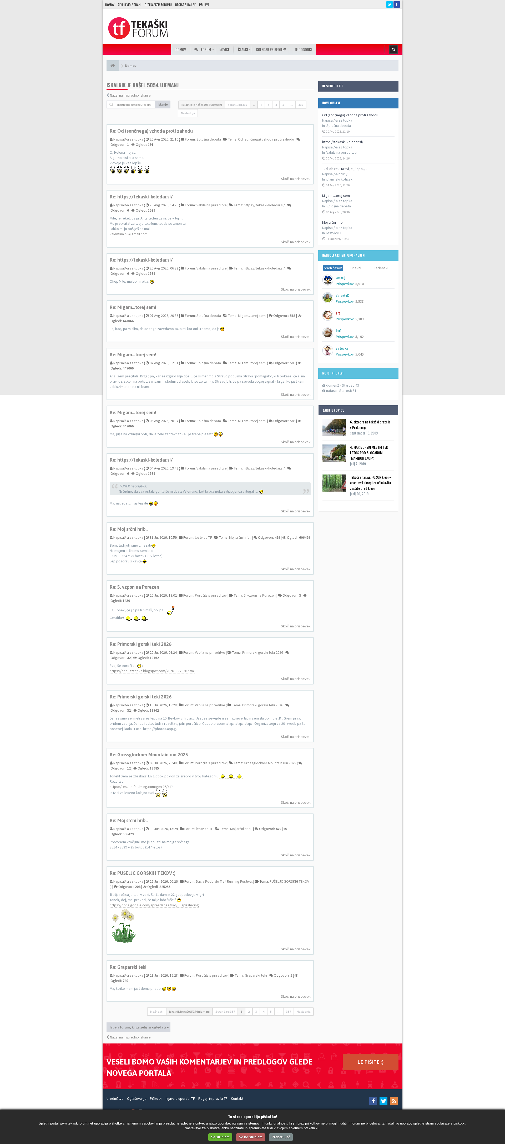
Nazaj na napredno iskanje (130, 95)
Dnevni (356, 268)
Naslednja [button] (188, 113)
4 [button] (276, 105)
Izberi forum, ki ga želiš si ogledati (138, 1027)
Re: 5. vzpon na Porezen (134, 587)
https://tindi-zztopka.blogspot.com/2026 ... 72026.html (152, 670)
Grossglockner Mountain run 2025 (270, 763)
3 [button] (268, 105)
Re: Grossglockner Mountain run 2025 (149, 754)
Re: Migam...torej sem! (133, 307)
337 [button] (301, 105)
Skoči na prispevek (296, 178)
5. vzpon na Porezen (260, 595)
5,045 (359, 354)
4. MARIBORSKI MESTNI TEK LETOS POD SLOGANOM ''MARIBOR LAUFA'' (369, 452)
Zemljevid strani (129, 4)
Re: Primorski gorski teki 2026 (140, 644)
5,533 (359, 301)
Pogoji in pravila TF (213, 1098)
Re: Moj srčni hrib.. (129, 529)
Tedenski (381, 268)
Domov (109, 4)
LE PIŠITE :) (370, 1061)
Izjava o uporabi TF (180, 1098)
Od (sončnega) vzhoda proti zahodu (350, 115)
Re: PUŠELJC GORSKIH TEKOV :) (142, 873)
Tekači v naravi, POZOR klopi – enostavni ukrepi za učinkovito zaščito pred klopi (371, 482)
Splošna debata (338, 125)
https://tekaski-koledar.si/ (342, 141)
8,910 (359, 283)
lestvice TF (335, 233)
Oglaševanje (137, 1098)
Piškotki (156, 1098)
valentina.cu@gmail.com (129, 234)
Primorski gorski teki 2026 (262, 652)
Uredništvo (115, 1098)
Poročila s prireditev (211, 595)
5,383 (359, 319)
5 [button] (283, 105)
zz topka (136, 139)
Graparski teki (256, 975)
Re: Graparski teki (128, 967)
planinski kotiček (339, 179)
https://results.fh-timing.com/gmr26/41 (140, 786)
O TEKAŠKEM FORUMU (158, 4)
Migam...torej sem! (336, 195)
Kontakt (237, 1098)
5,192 (359, 336)
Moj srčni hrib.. (333, 222)
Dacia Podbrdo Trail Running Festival (224, 881)
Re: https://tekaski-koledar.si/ (141, 196)
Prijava (204, 4)
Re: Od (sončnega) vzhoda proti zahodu (151, 131)
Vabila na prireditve (341, 152)
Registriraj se (185, 4)
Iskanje (163, 104)
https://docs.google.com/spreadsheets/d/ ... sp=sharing (154, 905)
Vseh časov (333, 268)
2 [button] (261, 105)
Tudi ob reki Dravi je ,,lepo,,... (344, 168)
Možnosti (156, 1011)
